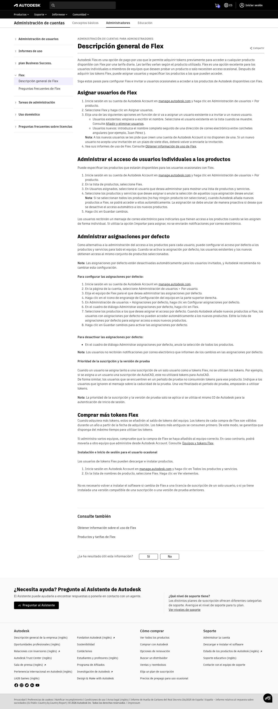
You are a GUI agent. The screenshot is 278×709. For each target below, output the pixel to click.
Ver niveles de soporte (184, 610)
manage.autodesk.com (174, 101)
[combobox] (83, 5)
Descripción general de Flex (38, 81)
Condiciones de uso (95, 699)
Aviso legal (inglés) (118, 699)
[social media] (27, 685)
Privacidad (20, 699)
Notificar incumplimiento (69, 699)
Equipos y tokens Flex (197, 443)
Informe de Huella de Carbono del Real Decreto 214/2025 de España (167, 699)
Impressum (134, 702)
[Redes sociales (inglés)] (27, 685)
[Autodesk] (27, 5)
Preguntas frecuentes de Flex (39, 88)
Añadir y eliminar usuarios (125, 124)
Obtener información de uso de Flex (170, 146)
